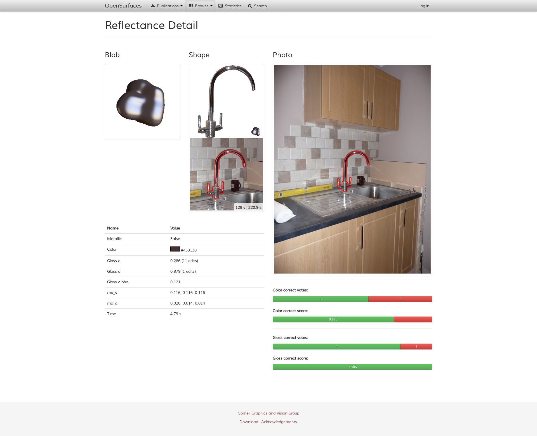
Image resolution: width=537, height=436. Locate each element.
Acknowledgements (279, 422)
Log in (423, 6)
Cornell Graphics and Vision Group (268, 413)
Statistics (233, 6)
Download (248, 422)
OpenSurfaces (123, 5)
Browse (202, 6)
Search (260, 6)
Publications (168, 6)
